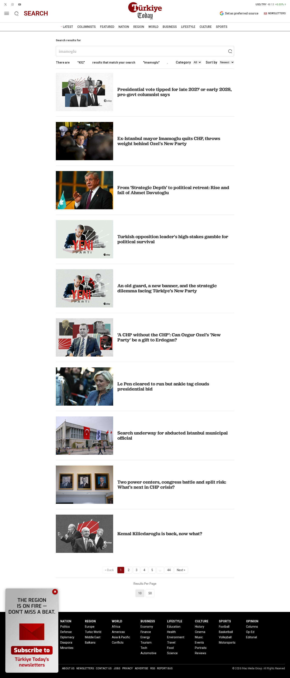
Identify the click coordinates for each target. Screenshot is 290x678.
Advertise (141, 668)
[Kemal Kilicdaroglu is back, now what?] (84, 534)
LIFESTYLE (188, 27)
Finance (146, 632)
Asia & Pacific (121, 637)
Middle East (92, 637)
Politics (65, 627)
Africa (116, 627)
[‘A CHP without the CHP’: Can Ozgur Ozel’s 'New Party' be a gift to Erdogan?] (84, 337)
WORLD (153, 27)
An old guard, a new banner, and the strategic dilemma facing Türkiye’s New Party (167, 288)
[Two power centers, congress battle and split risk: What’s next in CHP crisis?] (84, 485)
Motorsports (227, 642)
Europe (89, 627)
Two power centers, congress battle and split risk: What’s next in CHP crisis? (171, 484)
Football (224, 627)
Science (172, 653)
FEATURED (107, 27)
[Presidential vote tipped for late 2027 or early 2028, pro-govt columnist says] (84, 92)
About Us (68, 668)
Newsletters (85, 668)
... (160, 570)
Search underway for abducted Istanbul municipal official (172, 435)
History (199, 627)
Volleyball (225, 637)
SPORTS (221, 27)
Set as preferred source (241, 13)
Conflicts (118, 642)
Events (199, 642)
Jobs (117, 668)
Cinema (200, 632)
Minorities (66, 648)
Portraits (201, 648)
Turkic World (93, 632)
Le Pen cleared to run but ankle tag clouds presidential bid (163, 386)
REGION (138, 27)
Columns (252, 627)
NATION (123, 27)
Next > (181, 570)
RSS (152, 668)
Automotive (148, 653)
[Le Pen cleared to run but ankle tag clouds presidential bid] (84, 386)
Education (173, 627)
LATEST (68, 27)
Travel (171, 642)
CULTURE (206, 27)
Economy (147, 627)
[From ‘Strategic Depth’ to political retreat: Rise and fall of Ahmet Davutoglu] (84, 190)
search (36, 13)
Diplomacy (67, 637)
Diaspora (66, 642)
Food (170, 648)
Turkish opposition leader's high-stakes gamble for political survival (172, 239)
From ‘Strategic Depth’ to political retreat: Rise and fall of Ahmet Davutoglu (173, 190)
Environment (175, 637)
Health (171, 632)
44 (169, 570)
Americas (118, 632)
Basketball (226, 632)
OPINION (252, 621)
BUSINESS (170, 27)
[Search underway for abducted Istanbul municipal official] (84, 435)
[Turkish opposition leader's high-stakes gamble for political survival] (84, 239)
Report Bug (165, 668)
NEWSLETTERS (277, 13)
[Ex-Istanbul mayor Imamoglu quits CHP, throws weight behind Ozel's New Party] (84, 141)
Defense (66, 632)
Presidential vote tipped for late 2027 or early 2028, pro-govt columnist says (174, 91)
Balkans (90, 642)
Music (199, 637)
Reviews (200, 653)
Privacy (127, 668)
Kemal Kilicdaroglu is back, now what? (159, 533)
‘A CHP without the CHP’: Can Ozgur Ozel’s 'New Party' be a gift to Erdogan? (169, 337)
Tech (144, 648)
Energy (145, 637)
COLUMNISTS (86, 27)
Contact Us (103, 668)
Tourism (146, 642)
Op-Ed (250, 632)
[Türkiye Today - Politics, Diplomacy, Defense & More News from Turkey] (145, 11)
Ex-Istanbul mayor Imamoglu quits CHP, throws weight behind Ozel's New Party (168, 141)
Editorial (251, 637)
